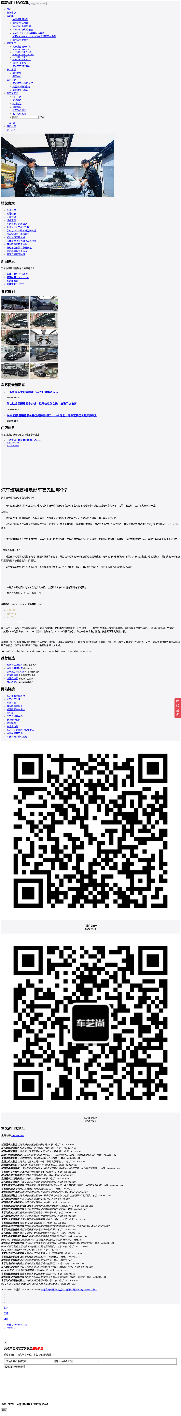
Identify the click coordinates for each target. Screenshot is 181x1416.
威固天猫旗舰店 (15, 665)
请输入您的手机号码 (16, 1361)
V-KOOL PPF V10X (22, 52)
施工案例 (11, 69)
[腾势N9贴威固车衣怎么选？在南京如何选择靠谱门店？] (15, 345)
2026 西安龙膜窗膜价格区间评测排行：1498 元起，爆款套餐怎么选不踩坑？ (52, 415)
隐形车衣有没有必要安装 (19, 247)
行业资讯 (11, 220)
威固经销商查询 (20, 90)
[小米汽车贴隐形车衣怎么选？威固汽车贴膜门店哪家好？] (15, 311)
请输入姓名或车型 (63, 1361)
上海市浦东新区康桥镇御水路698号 (24, 440)
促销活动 (11, 217)
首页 (9, 9)
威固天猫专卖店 (20, 40)
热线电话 (16, 103)
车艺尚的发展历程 (16, 696)
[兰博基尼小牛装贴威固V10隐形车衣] (15, 361)
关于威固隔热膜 (20, 19)
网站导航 (16, 107)
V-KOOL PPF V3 (20, 49)
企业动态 (11, 210)
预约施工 (11, 713)
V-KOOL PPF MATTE (23, 54)
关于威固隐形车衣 (21, 46)
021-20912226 (13, 443)
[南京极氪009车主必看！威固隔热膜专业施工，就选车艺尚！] (44, 311)
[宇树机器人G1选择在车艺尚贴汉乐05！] (44, 345)
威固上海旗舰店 (15, 668)
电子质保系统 (19, 114)
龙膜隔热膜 (12, 675)
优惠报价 (11, 1328)
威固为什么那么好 (21, 23)
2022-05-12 (18, 277)
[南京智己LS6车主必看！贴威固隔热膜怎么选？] (15, 328)
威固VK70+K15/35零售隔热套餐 (28, 33)
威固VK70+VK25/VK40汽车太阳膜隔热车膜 (34, 36)
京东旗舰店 (12, 682)
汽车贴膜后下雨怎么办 (18, 234)
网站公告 (11, 213)
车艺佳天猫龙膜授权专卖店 (20, 730)
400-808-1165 (13, 445)
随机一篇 (11, 126)
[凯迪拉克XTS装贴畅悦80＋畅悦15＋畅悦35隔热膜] (44, 378)
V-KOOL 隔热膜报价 (22, 29)
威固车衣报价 (19, 63)
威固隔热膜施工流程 (17, 244)
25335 (15, 284)
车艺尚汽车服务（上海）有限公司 (58, 1289)
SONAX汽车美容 (15, 672)
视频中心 (16, 76)
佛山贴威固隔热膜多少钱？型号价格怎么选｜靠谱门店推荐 (42, 403)
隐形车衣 (11, 43)
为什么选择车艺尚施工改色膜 (21, 241)
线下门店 (16, 97)
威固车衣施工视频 (21, 66)
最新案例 (11, 723)
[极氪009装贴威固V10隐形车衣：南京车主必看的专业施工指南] (44, 328)
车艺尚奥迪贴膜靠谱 (17, 224)
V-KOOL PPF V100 (21, 59)
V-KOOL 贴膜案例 (21, 26)
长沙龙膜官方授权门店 (18, 227)
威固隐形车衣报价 (16, 709)
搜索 (42, 117)
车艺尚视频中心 (15, 716)
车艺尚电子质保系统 (17, 737)
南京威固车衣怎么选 (17, 251)
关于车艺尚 (12, 93)
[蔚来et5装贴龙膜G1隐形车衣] (44, 361)
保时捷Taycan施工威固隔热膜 (21, 230)
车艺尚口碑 (12, 726)
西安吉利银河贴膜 (16, 254)
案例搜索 (16, 73)
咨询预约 (16, 100)
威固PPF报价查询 (21, 86)
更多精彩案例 (13, 720)
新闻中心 (11, 12)
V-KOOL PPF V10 (21, 57)
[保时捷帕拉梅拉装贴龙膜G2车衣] (15, 378)
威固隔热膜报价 (15, 706)
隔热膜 (10, 16)
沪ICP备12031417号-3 (86, 1289)
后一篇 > (11, 130)
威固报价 (11, 80)
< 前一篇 (11, 123)
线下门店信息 (13, 699)
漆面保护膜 (12, 678)
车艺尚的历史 (19, 110)
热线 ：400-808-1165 (17, 1325)
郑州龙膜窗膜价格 (16, 237)
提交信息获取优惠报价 (14, 1367)
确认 (4, 1410)
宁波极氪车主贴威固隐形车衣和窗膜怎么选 (32, 392)
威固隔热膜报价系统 (22, 83)
